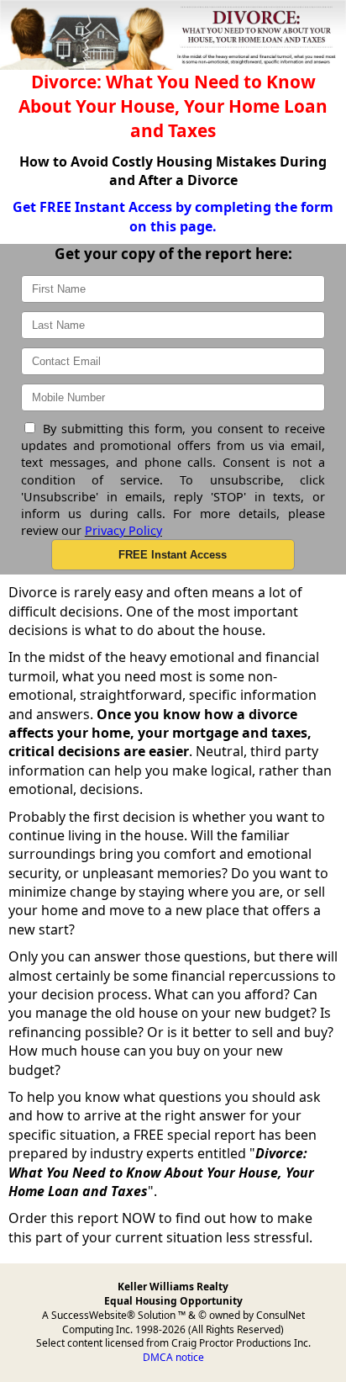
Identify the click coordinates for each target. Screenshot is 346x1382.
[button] (173, 554)
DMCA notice (173, 1357)
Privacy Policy (123, 530)
